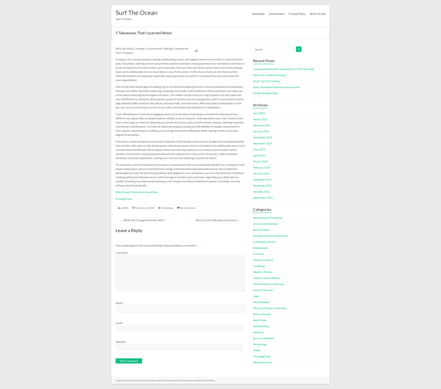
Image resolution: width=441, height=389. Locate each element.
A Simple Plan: (124, 198)
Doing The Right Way (265, 93)
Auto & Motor (261, 229)
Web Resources (262, 362)
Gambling (259, 265)
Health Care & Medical (266, 278)
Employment (260, 247)
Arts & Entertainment (266, 223)
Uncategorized (261, 356)
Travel (256, 350)
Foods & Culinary (263, 259)
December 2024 (262, 137)
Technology (167, 207)
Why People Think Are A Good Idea (136, 192)
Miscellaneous (261, 302)
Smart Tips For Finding (266, 81)
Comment (121, 252)
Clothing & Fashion (264, 241)
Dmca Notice (276, 13)
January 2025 (261, 131)
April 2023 (259, 155)
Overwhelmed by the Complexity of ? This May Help (283, 69)
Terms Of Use (317, 13)
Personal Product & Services (269, 308)
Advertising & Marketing (267, 217)
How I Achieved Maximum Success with (276, 87)
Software (258, 332)
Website (121, 341)
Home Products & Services (268, 284)
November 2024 (262, 143)
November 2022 (262, 185)
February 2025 (261, 125)
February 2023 (261, 167)
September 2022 (263, 197)
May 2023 (259, 149)
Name (120, 302)
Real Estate (259, 320)
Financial (258, 253)
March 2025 (260, 119)
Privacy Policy (297, 13)
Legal (256, 296)
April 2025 (259, 113)
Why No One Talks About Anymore (218, 220)
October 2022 (261, 191)
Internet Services (263, 290)
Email (120, 323)
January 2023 (261, 173)
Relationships (261, 326)
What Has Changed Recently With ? (142, 220)
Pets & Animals (262, 314)
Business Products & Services (270, 235)
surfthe (124, 207)
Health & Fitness (263, 272)
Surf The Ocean (136, 12)
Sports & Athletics (263, 338)
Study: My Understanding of (269, 75)
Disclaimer (258, 13)
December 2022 (262, 179)
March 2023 (260, 161)
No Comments (187, 207)
